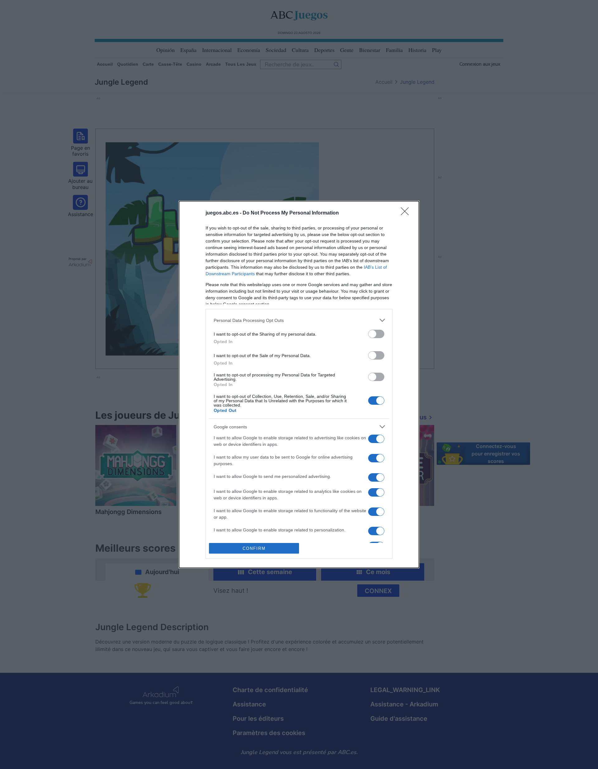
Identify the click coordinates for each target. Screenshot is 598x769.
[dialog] (299, 384)
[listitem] (299, 320)
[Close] (407, 213)
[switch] (376, 334)
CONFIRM (254, 548)
